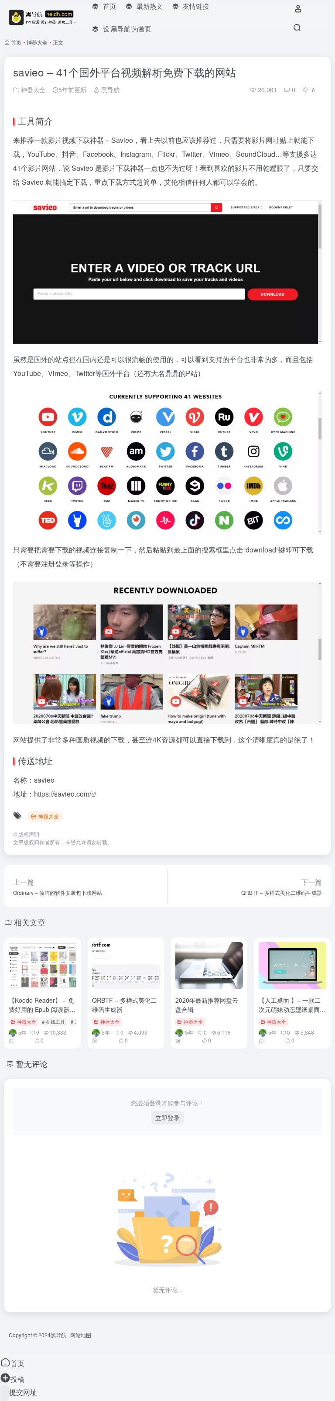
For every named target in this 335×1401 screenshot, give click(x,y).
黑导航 (109, 89)
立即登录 (167, 1117)
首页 (16, 42)
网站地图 (80, 1335)
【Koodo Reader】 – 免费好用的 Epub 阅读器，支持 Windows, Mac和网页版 (42, 1014)
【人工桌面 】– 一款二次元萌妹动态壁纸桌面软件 (292, 1009)
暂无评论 (32, 1063)
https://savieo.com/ (62, 794)
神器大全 (37, 42)
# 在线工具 (53, 1021)
